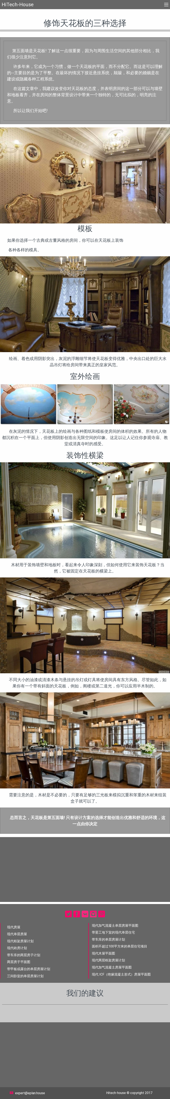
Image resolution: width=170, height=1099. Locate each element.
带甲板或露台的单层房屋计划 (28, 969)
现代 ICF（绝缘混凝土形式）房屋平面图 (121, 974)
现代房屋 (13, 927)
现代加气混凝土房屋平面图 (112, 967)
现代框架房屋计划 (20, 941)
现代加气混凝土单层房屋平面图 (115, 926)
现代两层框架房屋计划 (108, 960)
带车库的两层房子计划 (23, 955)
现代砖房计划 (17, 948)
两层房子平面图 (18, 962)
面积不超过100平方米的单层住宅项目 (119, 946)
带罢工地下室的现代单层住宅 (113, 932)
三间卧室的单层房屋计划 (25, 976)
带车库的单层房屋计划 (108, 939)
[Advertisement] (85, 869)
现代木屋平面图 (103, 953)
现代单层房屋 (17, 934)
